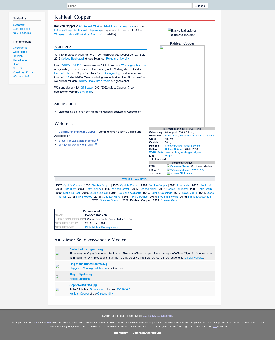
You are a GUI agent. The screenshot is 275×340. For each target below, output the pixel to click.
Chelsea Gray (169, 200)
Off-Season (87, 87)
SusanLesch (97, 289)
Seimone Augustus (129, 193)
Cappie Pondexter (177, 189)
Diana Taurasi (71, 193)
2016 (167, 152)
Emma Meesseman (199, 196)
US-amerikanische (65, 30)
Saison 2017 (61, 73)
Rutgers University (174, 149)
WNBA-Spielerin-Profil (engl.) (76, 144)
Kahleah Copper (79, 293)
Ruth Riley (70, 189)
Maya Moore (189, 193)
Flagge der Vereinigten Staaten (88, 268)
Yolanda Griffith (120, 189)
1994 (96, 26)
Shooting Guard (173, 145)
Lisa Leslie (183, 185)
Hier (49, 322)
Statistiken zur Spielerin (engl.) (77, 140)
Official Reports (193, 257)
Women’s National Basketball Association (79, 34)
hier (35, 322)
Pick (177, 152)
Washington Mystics (191, 152)
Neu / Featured (22, 33)
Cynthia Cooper (72, 185)
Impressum (121, 333)
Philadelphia (171, 135)
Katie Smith (205, 189)
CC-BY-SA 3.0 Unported (157, 316)
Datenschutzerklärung (146, 333)
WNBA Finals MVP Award (94, 81)
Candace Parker (111, 196)
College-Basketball (72, 58)
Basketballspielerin (89, 30)
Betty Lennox (93, 189)
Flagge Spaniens (79, 278)
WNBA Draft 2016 (72, 65)
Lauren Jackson (99, 193)
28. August (85, 26)
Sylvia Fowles (84, 196)
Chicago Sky (197, 169)
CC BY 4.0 (123, 289)
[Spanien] (173, 173)
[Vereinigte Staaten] (178, 166)
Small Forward (192, 145)
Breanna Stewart (168, 196)
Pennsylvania (187, 135)
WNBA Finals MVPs (134, 179)
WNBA (168, 155)
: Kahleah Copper (77, 131)
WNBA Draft (156, 152)
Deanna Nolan (148, 189)
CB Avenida (186, 173)
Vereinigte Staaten (205, 135)
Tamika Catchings (161, 193)
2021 (66, 77)
